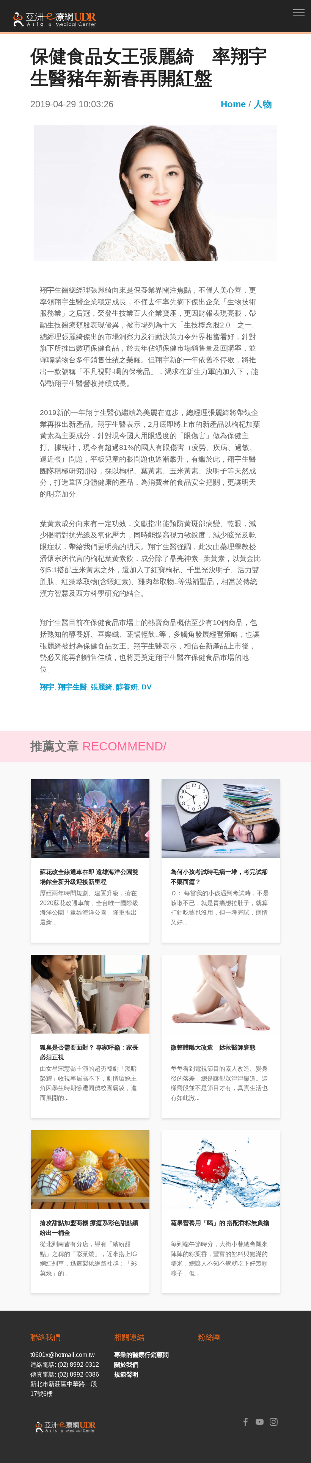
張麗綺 (101, 687)
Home (233, 104)
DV (146, 687)
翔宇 (47, 687)
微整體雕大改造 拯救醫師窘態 (213, 1047)
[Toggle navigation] (299, 12)
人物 (263, 104)
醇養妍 (127, 687)
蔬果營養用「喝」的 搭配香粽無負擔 (220, 1223)
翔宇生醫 (72, 687)
